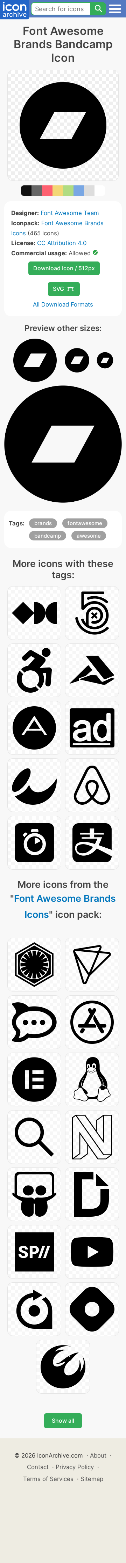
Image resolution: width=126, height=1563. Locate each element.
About (98, 1455)
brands (43, 523)
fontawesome (85, 523)
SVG (58, 288)
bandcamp (47, 535)
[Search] (98, 8)
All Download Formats (63, 304)
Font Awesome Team (70, 212)
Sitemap (91, 1478)
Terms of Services (48, 1478)
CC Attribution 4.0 (61, 242)
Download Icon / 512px (64, 268)
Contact (38, 1467)
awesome (89, 535)
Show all (63, 1420)
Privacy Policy (75, 1467)
